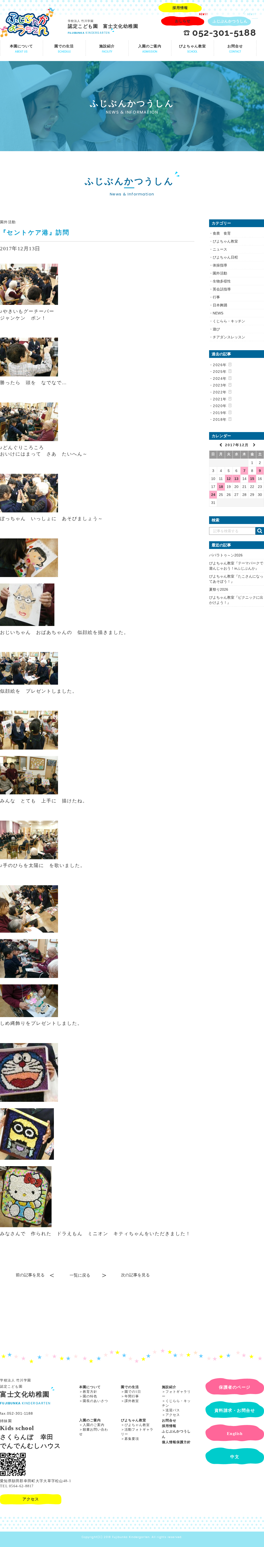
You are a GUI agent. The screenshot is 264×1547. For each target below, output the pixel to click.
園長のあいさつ (95, 1401)
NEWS (218, 313)
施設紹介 (169, 1387)
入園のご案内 (90, 1420)
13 (236, 479)
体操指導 (220, 265)
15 (252, 479)
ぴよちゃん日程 (225, 257)
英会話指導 (222, 289)
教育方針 (90, 1392)
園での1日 (133, 1392)
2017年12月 (237, 445)
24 (213, 495)
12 (229, 479)
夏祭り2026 (218, 589)
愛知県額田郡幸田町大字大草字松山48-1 (35, 1481)
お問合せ (169, 1420)
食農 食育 (222, 233)
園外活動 (8, 222)
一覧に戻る (80, 1275)
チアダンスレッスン (229, 337)
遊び (216, 329)
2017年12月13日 (20, 248)
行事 (216, 297)
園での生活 (130, 1387)
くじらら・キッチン (229, 321)
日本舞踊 (220, 305)
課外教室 (132, 1401)
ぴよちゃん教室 (225, 241)
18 (221, 487)
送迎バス (173, 1410)
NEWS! (203, 14)
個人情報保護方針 (176, 1442)
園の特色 (90, 1396)
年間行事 (132, 1396)
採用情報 (169, 1426)
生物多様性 (222, 281)
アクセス (173, 1415)
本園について (90, 1387)
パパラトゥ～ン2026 (226, 555)
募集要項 (132, 1439)
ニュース (220, 249)
